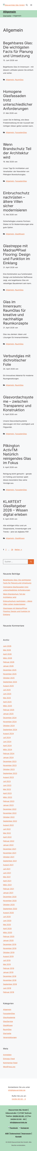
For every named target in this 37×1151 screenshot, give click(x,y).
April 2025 (7, 702)
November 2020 (10, 901)
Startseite (7, 16)
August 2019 (8, 956)
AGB (7, 1133)
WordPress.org (9, 1067)
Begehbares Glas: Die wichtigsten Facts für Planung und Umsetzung (18, 49)
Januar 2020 (8, 940)
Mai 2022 (7, 833)
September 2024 (10, 730)
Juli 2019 (6, 960)
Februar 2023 (8, 801)
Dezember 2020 (9, 897)
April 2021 (7, 881)
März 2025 (7, 706)
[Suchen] (31, 561)
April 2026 (7, 654)
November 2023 (10, 765)
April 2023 (7, 793)
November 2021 (9, 853)
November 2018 (9, 980)
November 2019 (9, 948)
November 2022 (9, 813)
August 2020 (8, 913)
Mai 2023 (7, 789)
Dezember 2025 (9, 670)
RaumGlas (19, 80)
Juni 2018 (7, 988)
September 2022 (10, 821)
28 (12, 550)
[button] (26, 5)
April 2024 (7, 746)
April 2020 (7, 929)
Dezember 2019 (9, 944)
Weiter (18, 550)
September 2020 (10, 909)
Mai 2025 (7, 698)
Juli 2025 (7, 690)
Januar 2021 (8, 893)
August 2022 (8, 825)
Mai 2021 (7, 877)
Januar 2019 (8, 972)
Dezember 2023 (9, 761)
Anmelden (7, 1055)
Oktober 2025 (8, 678)
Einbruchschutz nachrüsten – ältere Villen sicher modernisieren (16, 201)
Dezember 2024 (9, 718)
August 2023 (8, 777)
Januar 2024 (8, 757)
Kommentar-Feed (10, 1063)
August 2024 (8, 734)
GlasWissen (20, 234)
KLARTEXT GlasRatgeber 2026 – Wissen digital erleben (15, 508)
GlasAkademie (9, 1017)
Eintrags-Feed (9, 1059)
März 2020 (7, 933)
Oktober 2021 (8, 857)
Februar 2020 (8, 936)
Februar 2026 (8, 662)
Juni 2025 (7, 694)
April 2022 (7, 837)
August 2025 (8, 686)
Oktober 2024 (9, 726)
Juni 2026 (7, 646)
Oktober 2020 (9, 905)
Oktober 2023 (9, 769)
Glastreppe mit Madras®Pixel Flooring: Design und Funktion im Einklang (16, 254)
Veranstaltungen (10, 1037)
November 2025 (9, 674)
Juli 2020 (7, 917)
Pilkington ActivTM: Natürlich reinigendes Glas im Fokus (17, 454)
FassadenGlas (21, 132)
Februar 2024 (8, 754)
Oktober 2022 (8, 817)
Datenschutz (15, 1133)
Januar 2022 (8, 845)
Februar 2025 (8, 710)
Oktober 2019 (8, 952)
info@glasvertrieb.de (16, 1090)
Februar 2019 (8, 968)
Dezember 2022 (9, 809)
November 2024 (10, 722)
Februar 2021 (8, 889)
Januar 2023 (8, 805)
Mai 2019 (7, 964)
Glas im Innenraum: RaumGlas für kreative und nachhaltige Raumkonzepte (15, 312)
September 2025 (10, 682)
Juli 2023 (7, 781)
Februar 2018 (8, 992)
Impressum (26, 1133)
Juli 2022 (7, 829)
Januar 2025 (8, 714)
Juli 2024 (7, 738)
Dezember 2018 (9, 976)
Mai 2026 (7, 650)
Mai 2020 (7, 925)
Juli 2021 (6, 869)
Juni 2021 (7, 873)
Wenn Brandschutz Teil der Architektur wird (17, 150)
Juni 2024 (7, 742)
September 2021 (10, 861)
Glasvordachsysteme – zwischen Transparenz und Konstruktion (18, 403)
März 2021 (7, 885)
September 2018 (10, 984)
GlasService (8, 1021)
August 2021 (8, 865)
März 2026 (7, 658)
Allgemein (9, 11)
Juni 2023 (7, 785)
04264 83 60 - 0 (19, 1099)
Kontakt (18, 1137)
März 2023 (7, 797)
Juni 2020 (7, 921)
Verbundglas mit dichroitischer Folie (17, 360)
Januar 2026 (8, 666)
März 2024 (7, 750)
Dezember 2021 (9, 849)
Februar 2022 (8, 841)
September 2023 (10, 773)
